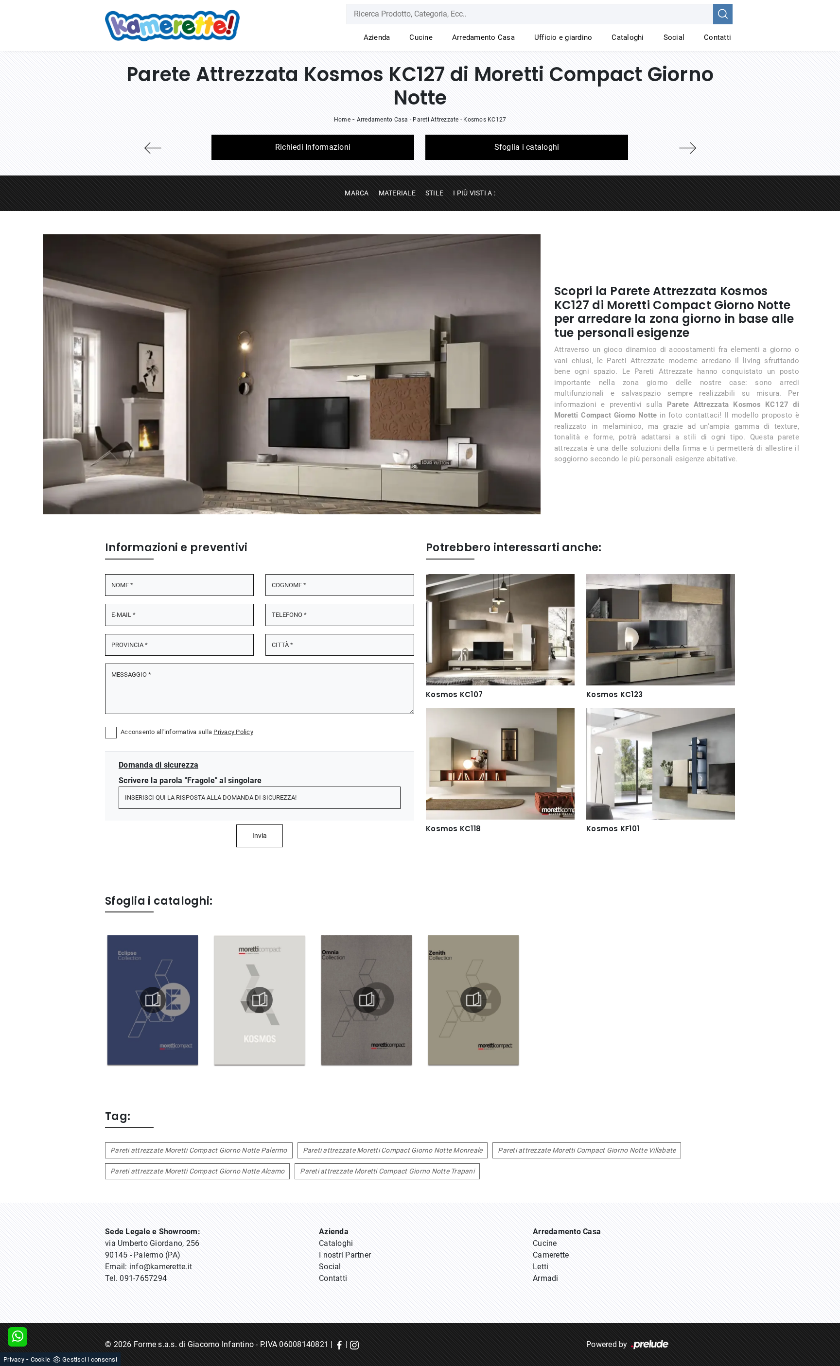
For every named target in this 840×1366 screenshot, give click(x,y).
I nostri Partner (345, 1255)
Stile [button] (434, 193)
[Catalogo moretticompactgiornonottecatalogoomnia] (366, 1000)
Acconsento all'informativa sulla (187, 732)
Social (674, 37)
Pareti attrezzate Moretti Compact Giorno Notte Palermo (198, 1150)
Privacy (13, 1359)
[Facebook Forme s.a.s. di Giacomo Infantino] (339, 1344)
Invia (259, 836)
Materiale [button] (397, 193)
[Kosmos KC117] (152, 148)
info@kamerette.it (160, 1266)
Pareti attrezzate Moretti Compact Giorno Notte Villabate (587, 1150)
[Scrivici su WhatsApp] (17, 1337)
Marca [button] (356, 193)
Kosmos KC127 (484, 119)
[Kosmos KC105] (687, 148)
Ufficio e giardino (563, 37)
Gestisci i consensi (89, 1359)
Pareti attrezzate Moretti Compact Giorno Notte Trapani (387, 1171)
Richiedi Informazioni (312, 147)
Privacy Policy (233, 732)
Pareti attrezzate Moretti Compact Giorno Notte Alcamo (197, 1171)
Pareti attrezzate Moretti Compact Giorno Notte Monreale (393, 1150)
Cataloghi (628, 37)
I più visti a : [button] (474, 193)
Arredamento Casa (483, 37)
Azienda (377, 37)
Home (342, 119)
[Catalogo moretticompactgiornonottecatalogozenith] (473, 1000)
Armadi (546, 1278)
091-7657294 (143, 1278)
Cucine (421, 37)
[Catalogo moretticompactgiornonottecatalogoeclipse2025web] (152, 1000)
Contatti (717, 37)
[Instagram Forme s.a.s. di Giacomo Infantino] (354, 1344)
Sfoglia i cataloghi (527, 147)
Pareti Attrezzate (435, 119)
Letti (540, 1266)
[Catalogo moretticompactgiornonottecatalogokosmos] (259, 1000)
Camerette (551, 1255)
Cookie (41, 1359)
